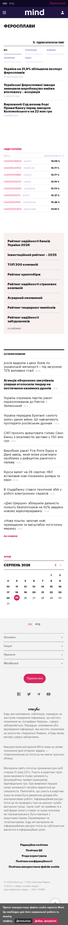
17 (8, 592)
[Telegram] (38, 694)
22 (51, 592)
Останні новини (14, 354)
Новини (51, 50)
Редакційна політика (34, 845)
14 (42, 586)
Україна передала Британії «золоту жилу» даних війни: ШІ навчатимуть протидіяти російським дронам (31, 419)
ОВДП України (13, 149)
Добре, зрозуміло (45, 920)
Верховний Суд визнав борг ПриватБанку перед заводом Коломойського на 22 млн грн (28, 108)
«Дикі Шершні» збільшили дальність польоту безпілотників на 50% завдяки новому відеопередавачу (33, 507)
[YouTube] (48, 694)
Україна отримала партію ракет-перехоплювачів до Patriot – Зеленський (28, 401)
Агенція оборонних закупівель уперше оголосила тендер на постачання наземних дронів (29, 384)
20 (34, 592)
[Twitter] (29, 694)
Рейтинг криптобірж (24, 274)
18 (16, 592)
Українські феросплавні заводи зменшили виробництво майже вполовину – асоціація (29, 88)
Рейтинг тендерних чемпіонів (32, 307)
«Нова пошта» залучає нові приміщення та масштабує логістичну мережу (33, 524)
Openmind (9, 58)
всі (5, 50)
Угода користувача (34, 856)
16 (60, 586)
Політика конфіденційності (34, 861)
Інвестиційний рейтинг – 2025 (32, 255)
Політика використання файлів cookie (34, 866)
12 (25, 586)
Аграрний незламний (25, 298)
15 (51, 586)
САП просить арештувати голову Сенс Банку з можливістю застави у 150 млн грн (33, 436)
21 (42, 592)
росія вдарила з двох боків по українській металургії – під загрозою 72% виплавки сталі (33, 366)
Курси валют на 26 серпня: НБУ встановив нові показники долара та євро (32, 475)
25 (16, 597)
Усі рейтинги (14, 329)
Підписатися (57, 3)
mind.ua (34, 754)
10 (8, 586)
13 (33, 586)
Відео (28, 58)
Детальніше (23, 920)
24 (8, 598)
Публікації (31, 50)
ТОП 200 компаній (23, 264)
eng (11, 3)
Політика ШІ (34, 850)
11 (17, 586)
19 (25, 592)
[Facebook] (19, 694)
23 (60, 592)
